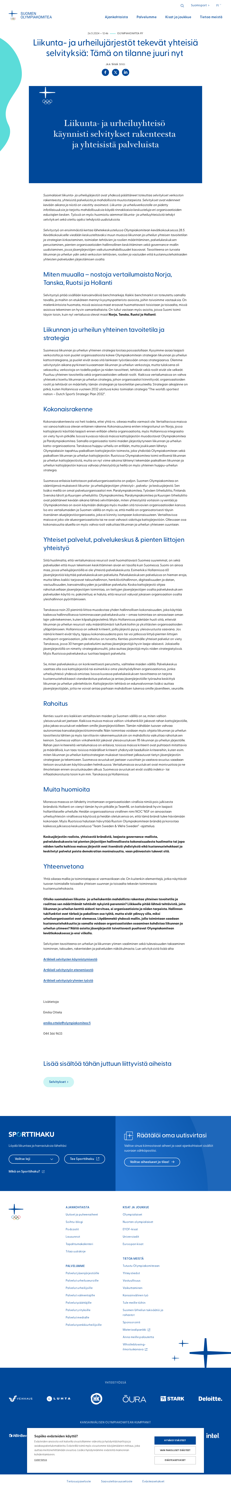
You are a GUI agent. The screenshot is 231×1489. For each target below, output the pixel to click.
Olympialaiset (132, 1214)
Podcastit (72, 1229)
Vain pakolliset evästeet (175, 1450)
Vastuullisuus (132, 1280)
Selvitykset (57, 1082)
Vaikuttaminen (133, 1288)
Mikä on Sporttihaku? (27, 1172)
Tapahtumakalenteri (79, 1244)
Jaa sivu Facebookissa (105, 72)
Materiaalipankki (135, 1329)
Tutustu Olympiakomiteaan (141, 1266)
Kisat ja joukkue (178, 17)
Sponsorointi (131, 1322)
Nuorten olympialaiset (138, 1222)
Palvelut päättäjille (78, 1303)
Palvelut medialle (77, 1317)
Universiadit (131, 1236)
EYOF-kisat (130, 1229)
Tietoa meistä (211, 17)
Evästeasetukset (175, 1460)
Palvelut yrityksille (78, 1310)
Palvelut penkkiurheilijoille (84, 1325)
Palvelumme (147, 17)
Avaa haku (182, 6)
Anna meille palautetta (138, 1337)
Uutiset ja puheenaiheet (82, 1214)
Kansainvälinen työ (135, 1295)
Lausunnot (73, 1236)
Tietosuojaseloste (79, 1481)
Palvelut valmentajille (80, 1295)
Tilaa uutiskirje (76, 1251)
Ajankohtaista (116, 17)
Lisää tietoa (40, 1460)
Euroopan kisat (133, 1244)
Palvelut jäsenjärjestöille (82, 1273)
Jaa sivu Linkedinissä (125, 72)
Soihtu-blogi (74, 1222)
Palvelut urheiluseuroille (82, 1280)
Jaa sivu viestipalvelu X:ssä (115, 72)
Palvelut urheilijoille (79, 1288)
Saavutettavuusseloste (116, 1481)
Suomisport (200, 5)
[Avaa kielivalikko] (219, 6)
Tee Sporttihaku (82, 1159)
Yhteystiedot (131, 1273)
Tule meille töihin (134, 1303)
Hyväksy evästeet (175, 1440)
